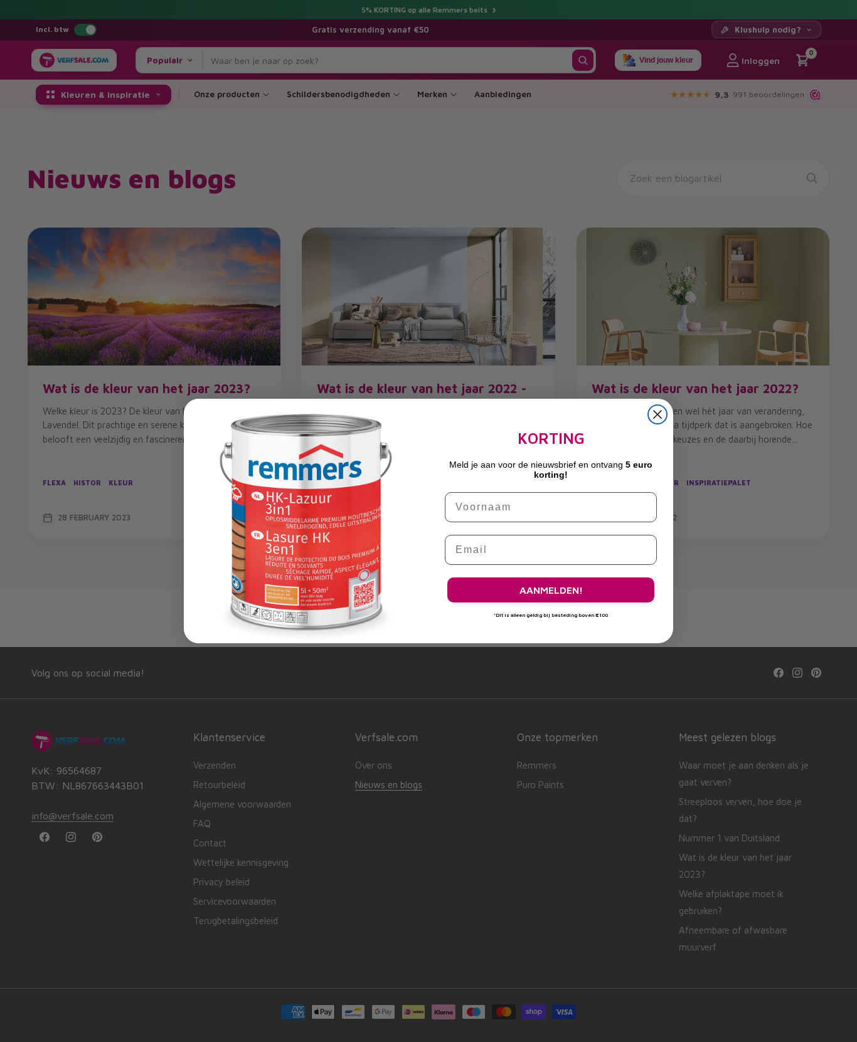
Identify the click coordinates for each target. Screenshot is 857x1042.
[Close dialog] (657, 414)
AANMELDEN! (551, 590)
